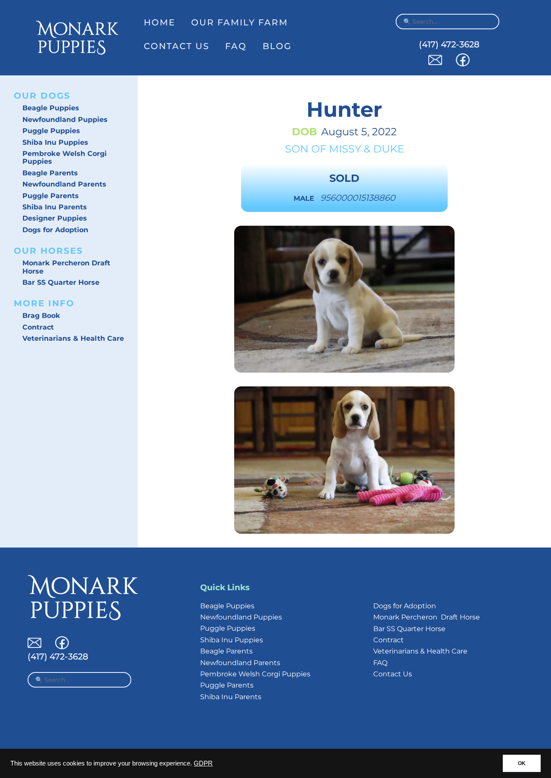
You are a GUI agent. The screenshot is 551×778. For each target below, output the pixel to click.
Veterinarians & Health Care (73, 338)
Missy (345, 149)
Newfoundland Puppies (65, 119)
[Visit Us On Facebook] (463, 64)
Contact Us (176, 46)
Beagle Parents (50, 173)
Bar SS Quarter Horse (60, 282)
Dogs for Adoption (55, 230)
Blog (277, 46)
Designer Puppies (54, 218)
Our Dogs (42, 95)
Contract (38, 327)
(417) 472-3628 (449, 44)
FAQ (236, 46)
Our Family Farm (239, 22)
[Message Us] (435, 64)
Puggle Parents (50, 196)
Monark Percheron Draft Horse (66, 267)
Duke (388, 149)
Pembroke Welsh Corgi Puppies (64, 157)
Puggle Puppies (51, 131)
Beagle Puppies (50, 108)
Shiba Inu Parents (54, 207)
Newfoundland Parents (64, 184)
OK (522, 763)
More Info (44, 303)
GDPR (203, 763)
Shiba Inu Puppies (55, 142)
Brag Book (41, 315)
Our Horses (48, 251)
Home (159, 22)
